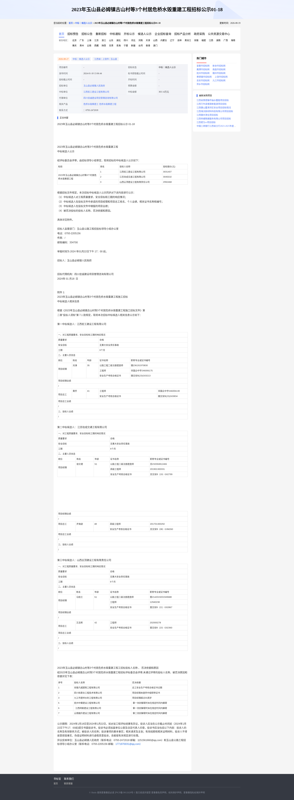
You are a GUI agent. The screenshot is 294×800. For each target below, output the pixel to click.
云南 (89, 45)
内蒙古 (163, 40)
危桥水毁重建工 (90, 104)
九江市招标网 (219, 80)
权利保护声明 (174, 792)
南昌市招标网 (219, 69)
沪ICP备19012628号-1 (125, 792)
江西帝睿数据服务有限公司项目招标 (214, 119)
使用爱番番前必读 (106, 792)
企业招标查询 (163, 34)
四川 (126, 40)
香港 (148, 45)
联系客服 (68, 783)
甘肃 (111, 45)
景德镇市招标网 (204, 77)
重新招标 (101, 34)
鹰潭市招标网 (203, 69)
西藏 (96, 45)
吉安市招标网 (203, 80)
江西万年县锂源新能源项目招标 (212, 104)
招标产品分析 (182, 34)
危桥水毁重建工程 (107, 104)
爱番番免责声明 (158, 792)
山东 (111, 40)
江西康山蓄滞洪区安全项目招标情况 (214, 107)
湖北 (118, 40)
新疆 (133, 45)
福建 (204, 40)
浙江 (104, 40)
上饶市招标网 (221, 77)
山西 (155, 40)
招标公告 (86, 34)
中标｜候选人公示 (83, 23)
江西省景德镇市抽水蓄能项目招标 (213, 100)
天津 (148, 40)
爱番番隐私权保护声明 (194, 792)
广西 (226, 40)
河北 (133, 40)
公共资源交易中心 (219, 34)
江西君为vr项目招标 (206, 122)
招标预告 (72, 34)
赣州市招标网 (219, 73)
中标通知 (115, 34)
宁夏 (126, 45)
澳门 (155, 45)
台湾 (140, 45)
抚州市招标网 (203, 73)
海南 (233, 40)
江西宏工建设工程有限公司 (96, 92)
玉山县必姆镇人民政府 (94, 86)
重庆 (74, 45)
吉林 (179, 40)
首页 (71, 23)
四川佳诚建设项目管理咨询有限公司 (100, 98)
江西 (211, 40)
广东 (82, 40)
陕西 (104, 45)
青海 (118, 45)
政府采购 (199, 34)
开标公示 (129, 34)
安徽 (196, 40)
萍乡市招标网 (203, 84)
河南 (140, 40)
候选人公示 (145, 34)
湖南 (218, 40)
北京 (74, 40)
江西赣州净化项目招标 (207, 115)
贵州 (82, 45)
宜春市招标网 (203, 66)
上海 (89, 40)
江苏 (96, 40)
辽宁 (172, 40)
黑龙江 (188, 40)
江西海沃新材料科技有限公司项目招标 (215, 111)
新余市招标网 (219, 66)
